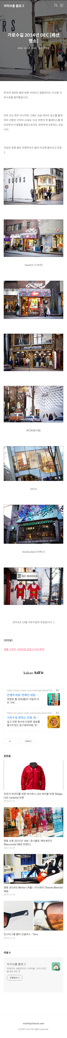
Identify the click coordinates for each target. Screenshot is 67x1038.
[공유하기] (13, 741)
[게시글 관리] (17, 741)
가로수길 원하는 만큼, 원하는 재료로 (24, 717)
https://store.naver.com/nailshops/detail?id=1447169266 (30, 690)
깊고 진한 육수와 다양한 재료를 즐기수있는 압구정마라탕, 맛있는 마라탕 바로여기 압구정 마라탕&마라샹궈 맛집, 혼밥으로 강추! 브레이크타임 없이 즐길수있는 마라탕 (23, 723)
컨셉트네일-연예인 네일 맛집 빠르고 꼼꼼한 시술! (24, 695)
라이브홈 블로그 (14, 6)
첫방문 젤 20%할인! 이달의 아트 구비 (23, 700)
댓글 (7, 952)
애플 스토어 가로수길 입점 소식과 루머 (24, 649)
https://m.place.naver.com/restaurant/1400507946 (30, 713)
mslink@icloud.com (33, 1023)
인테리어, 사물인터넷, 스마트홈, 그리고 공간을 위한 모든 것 (26, 970)
